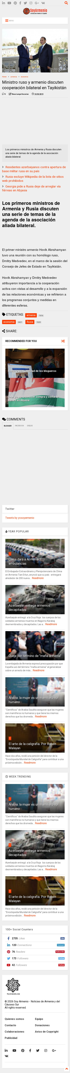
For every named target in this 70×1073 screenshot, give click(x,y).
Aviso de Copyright (46, 1031)
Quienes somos (14, 1019)
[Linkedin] (3, 3)
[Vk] (43, 3)
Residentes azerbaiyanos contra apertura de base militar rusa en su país (34, 169)
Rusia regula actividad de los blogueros (32, 371)
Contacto (10, 1025)
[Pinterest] (15, 3)
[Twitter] (25, 3)
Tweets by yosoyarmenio (19, 517)
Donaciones (42, 1025)
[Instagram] (30, 3)
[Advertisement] (26, 120)
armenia (14, 77)
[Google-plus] (37, 3)
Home (4, 77)
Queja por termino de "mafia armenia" (35, 656)
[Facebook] (20, 3)
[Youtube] (9, 3)
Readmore (38, 578)
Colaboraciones (14, 1031)
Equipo (39, 1019)
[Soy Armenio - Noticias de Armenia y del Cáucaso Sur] (35, 13)
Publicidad (11, 1038)
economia (24, 77)
